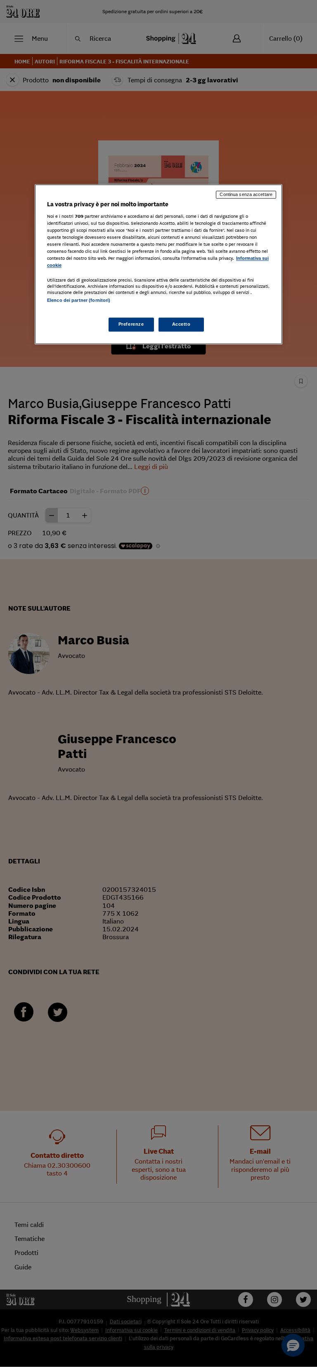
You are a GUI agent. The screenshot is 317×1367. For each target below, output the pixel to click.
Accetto (181, 324)
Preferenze (131, 324)
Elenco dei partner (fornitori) (78, 300)
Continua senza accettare (246, 194)
